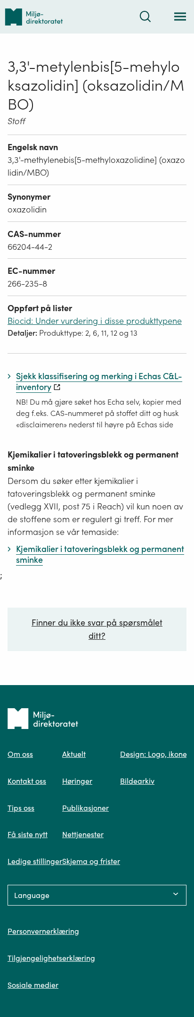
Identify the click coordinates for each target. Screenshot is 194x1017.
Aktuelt (74, 754)
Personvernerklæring (43, 931)
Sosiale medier (33, 985)
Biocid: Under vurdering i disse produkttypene (95, 320)
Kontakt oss (27, 781)
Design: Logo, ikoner (155, 754)
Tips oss (21, 808)
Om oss (20, 754)
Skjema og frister (91, 861)
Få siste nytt (28, 834)
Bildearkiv (137, 781)
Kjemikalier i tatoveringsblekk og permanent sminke (93, 461)
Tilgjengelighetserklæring (51, 958)
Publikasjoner (85, 808)
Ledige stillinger (35, 861)
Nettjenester (83, 834)
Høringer (77, 781)
